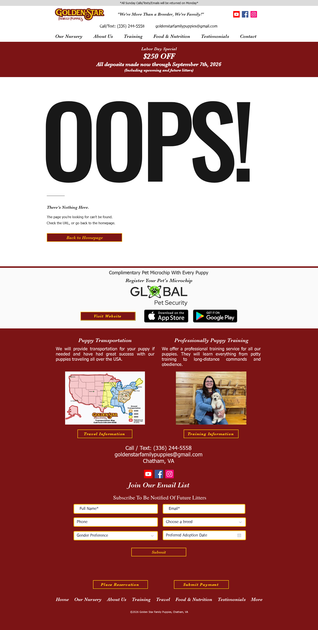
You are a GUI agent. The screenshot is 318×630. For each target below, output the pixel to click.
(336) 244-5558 (130, 26)
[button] (84, 237)
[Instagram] (254, 14)
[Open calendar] (239, 535)
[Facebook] (245, 14)
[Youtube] (236, 14)
